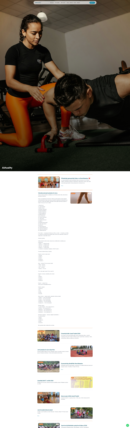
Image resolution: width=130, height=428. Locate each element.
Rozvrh (75, 2)
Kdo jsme (52, 2)
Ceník (68, 2)
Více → (62, 185)
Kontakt (78, 2)
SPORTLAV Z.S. (38, 2)
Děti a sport (63, 2)
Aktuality (71, 2)
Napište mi (92, 2)
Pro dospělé (57, 2)
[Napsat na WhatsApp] (127, 425)
